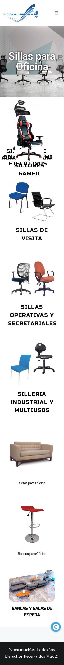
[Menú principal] (56, 13)
